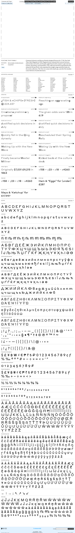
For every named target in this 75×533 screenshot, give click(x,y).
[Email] (6, 528)
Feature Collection (7, 3)
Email (54, 528)
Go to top (70, 74)
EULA (49, 1)
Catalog (21, 1)
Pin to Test (66, 3)
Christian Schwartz (19, 62)
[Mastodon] (1, 528)
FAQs (40, 531)
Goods (41, 1)
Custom (27, 1)
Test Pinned (70, 3)
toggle (33, 3)
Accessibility (35, 531)
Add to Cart (45, 3)
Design (32, 1)
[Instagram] (3, 528)
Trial (3, 67)
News (36, 1)
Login (54, 1)
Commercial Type (7, 1)
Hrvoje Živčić (11, 64)
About (45, 1)
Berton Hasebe (11, 62)
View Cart (70, 1)
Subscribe (70, 528)
